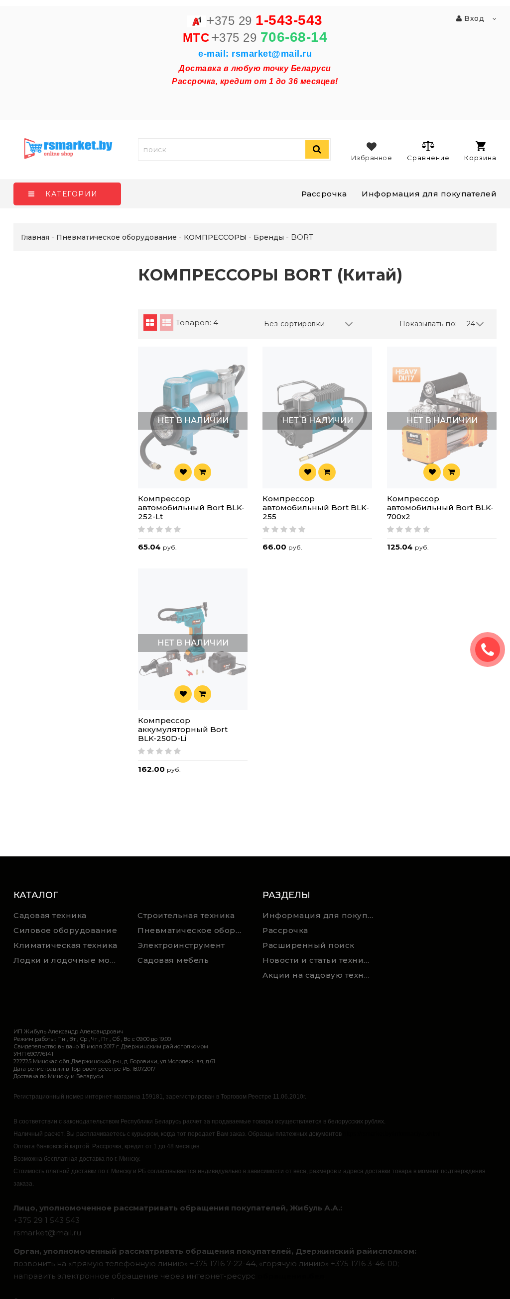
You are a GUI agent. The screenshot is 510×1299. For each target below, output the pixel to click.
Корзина (480, 158)
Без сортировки (294, 323)
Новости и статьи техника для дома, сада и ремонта (320, 960)
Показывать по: (428, 323)
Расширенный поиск (308, 945)
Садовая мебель (173, 960)
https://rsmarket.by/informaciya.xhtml (392, 1133)
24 (471, 323)
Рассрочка (324, 193)
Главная (35, 237)
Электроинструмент (181, 945)
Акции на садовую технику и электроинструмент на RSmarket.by (320, 975)
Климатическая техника (65, 945)
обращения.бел (290, 1276)
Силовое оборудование (65, 930)
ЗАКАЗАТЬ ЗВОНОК (491, 649)
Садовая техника (50, 915)
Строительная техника (186, 915)
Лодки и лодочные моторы (68, 960)
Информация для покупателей (429, 193)
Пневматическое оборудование (192, 930)
